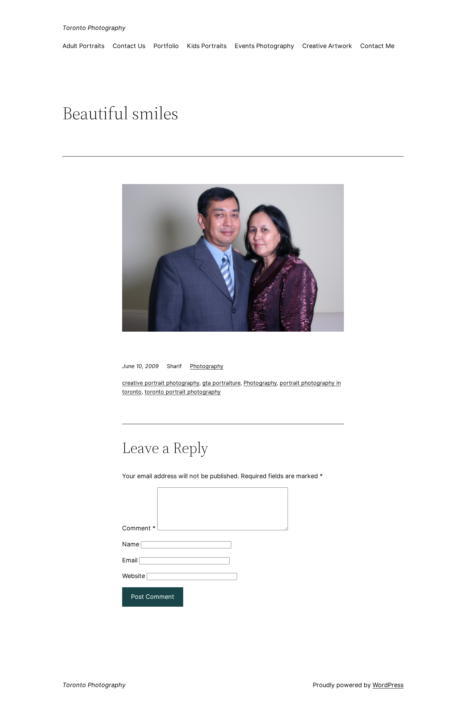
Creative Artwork (327, 45)
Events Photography (264, 45)
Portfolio (166, 45)
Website (133, 575)
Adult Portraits (83, 45)
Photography (206, 366)
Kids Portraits (207, 45)
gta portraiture (221, 382)
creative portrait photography (160, 382)
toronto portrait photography (183, 391)
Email (129, 560)
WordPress (388, 684)
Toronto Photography (94, 27)
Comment (139, 528)
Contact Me (377, 45)
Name (130, 544)
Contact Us (129, 45)
